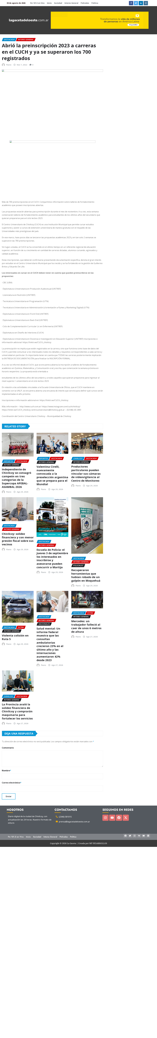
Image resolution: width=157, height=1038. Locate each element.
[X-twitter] (126, 818)
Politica (95, 3)
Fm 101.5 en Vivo (37, 3)
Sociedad (58, 3)
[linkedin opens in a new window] (141, 3)
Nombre (6, 770)
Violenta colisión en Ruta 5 (15, 637)
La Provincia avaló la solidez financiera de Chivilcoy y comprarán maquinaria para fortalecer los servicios (17, 711)
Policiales (85, 3)
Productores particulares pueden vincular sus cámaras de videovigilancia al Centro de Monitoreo (86, 473)
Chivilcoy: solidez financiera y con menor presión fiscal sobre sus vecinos (18, 539)
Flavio (8, 64)
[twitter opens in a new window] (136, 3)
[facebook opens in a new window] (131, 3)
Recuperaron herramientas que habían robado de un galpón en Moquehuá (85, 575)
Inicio (49, 3)
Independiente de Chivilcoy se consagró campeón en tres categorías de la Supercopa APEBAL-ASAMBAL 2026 (16, 478)
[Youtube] (112, 818)
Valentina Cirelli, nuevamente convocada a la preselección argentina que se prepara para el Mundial (52, 475)
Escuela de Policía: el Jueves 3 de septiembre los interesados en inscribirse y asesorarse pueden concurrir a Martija (52, 558)
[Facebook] (119, 818)
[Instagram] (105, 818)
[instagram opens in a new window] (146, 3)
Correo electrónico (11, 782)
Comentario (8, 747)
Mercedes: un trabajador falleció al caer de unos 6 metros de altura (86, 626)
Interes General (71, 3)
